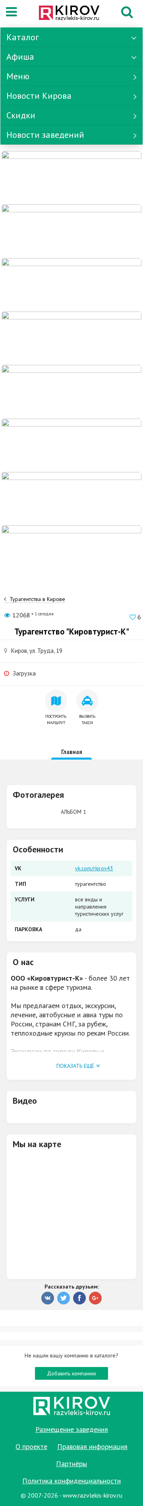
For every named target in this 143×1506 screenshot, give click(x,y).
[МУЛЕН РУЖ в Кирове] (71, 177)
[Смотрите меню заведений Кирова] (71, 551)
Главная (71, 752)
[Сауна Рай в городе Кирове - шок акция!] (71, 230)
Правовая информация (92, 1446)
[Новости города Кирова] (71, 444)
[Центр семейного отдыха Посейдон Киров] (71, 284)
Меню (17, 76)
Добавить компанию (71, 1373)
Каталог (22, 37)
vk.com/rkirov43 (94, 868)
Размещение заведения (71, 1429)
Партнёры (71, 1463)
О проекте (31, 1446)
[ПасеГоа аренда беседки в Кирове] (71, 498)
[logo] (69, 14)
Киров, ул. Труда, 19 (36, 650)
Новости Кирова (39, 95)
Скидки (20, 115)
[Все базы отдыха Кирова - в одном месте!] (71, 391)
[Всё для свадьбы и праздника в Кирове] (71, 337)
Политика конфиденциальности (71, 1480)
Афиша (20, 56)
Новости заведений (45, 134)
